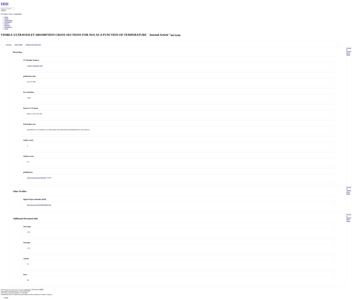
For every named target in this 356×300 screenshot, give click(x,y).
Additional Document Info (33, 44)
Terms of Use (27, 289)
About (6, 29)
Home (5, 14)
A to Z (10, 14)
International (8, 27)
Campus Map (18, 14)
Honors (6, 24)
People (6, 19)
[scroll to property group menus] (348, 55)
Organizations (8, 20)
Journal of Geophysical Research (36, 178)
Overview (9, 44)
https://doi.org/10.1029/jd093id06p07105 (39, 205)
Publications (8, 22)
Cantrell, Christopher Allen (35, 66)
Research (7, 25)
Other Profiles (18, 44)
